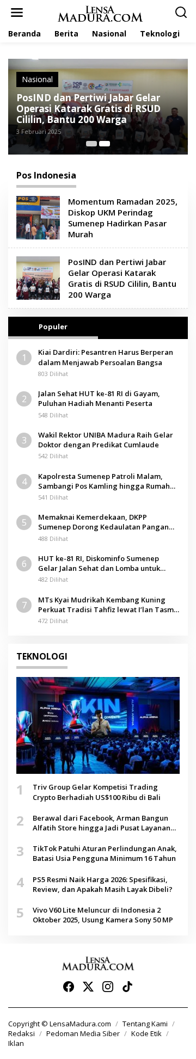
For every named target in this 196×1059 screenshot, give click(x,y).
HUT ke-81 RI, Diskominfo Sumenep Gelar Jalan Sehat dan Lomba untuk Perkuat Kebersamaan (99, 563)
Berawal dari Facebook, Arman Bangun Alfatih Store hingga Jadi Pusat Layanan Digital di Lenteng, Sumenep (101, 823)
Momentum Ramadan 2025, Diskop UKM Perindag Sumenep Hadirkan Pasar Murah (122, 217)
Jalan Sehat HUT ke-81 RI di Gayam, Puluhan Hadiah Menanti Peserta (99, 398)
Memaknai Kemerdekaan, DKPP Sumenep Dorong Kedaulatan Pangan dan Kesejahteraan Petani (103, 522)
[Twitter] (88, 987)
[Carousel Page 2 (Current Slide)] (104, 143)
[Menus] (17, 12)
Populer (53, 326)
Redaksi (21, 1033)
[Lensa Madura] (100, 13)
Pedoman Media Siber (83, 1033)
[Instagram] (108, 987)
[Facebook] (69, 987)
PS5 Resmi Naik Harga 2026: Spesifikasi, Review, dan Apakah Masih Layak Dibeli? (103, 884)
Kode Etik (146, 1033)
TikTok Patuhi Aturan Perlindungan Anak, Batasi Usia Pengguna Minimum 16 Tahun (105, 853)
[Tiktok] (127, 987)
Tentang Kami (145, 1024)
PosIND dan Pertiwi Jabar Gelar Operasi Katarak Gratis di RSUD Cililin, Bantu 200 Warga (88, 109)
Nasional (37, 79)
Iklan (16, 1043)
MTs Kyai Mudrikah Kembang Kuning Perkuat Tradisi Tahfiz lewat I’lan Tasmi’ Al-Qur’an (107, 604)
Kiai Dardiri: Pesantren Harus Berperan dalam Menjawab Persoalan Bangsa (105, 357)
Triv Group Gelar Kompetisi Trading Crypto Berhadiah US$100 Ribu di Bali (97, 792)
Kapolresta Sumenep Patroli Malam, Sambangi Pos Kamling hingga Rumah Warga (104, 481)
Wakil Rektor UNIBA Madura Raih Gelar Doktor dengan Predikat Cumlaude (105, 440)
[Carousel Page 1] (91, 143)
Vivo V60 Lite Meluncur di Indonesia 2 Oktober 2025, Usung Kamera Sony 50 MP (103, 915)
